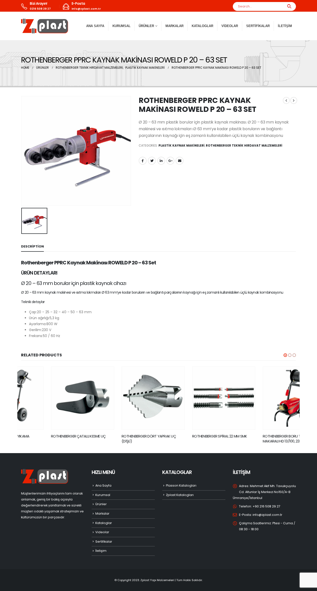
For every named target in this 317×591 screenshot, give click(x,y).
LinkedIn (161, 161)
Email (180, 161)
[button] (285, 355)
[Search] (289, 6)
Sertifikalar (258, 26)
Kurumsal (121, 26)
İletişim (285, 26)
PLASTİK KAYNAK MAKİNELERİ (181, 145)
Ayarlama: (37, 323)
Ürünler (101, 504)
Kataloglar (202, 26)
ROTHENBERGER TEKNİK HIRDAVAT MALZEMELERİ (244, 145)
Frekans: (36, 335)
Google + (170, 161)
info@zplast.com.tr (267, 515)
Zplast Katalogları (180, 495)
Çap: (33, 312)
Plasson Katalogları (181, 485)
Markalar (174, 26)
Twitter (152, 161)
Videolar (229, 26)
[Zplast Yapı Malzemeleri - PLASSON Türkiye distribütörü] (44, 26)
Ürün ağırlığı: (39, 317)
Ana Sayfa (95, 26)
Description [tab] (32, 246)
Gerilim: (35, 329)
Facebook (143, 161)
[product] (52, 398)
